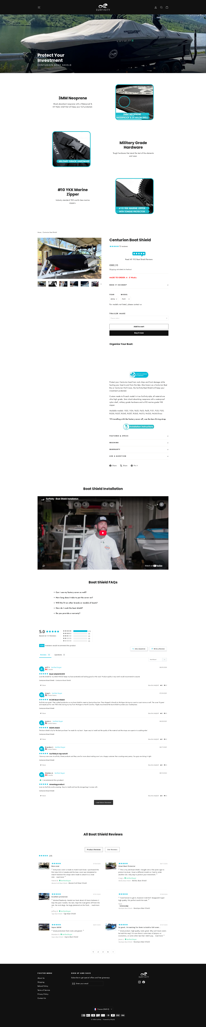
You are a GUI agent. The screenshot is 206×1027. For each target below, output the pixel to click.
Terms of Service (44, 990)
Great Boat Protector (126, 866)
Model (124, 295)
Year (111, 295)
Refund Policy (43, 986)
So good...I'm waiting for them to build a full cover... (139, 927)
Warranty (114, 449)
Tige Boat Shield (57, 914)
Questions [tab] (58, 655)
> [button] (103, 802)
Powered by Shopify (109, 1019)
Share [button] (44, 685)
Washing (114, 443)
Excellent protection (60, 897)
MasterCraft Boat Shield (59, 883)
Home (39, 232)
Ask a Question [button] (140, 649)
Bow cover (55, 866)
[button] (161, 685)
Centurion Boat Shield (46, 680)
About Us (41, 978)
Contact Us (42, 998)
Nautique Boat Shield (125, 908)
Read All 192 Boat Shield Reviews (139, 259)
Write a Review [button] (159, 649)
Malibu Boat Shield (124, 881)
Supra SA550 (56, 927)
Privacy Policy (43, 994)
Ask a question (117, 456)
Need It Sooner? (118, 285)
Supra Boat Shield (57, 937)
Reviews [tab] (43, 655)
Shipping (112, 269)
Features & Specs (119, 436)
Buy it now (139, 333)
